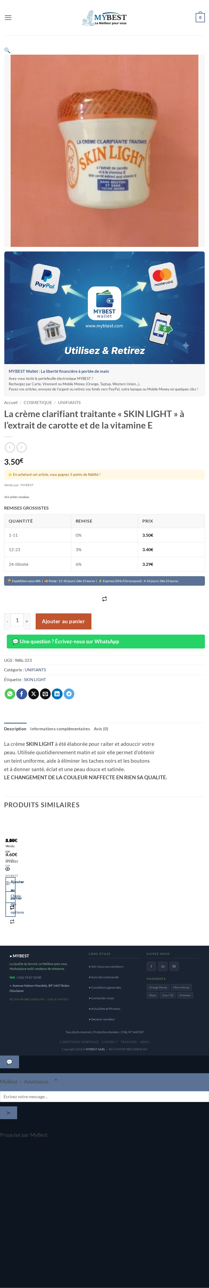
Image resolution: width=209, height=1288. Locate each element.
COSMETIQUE (38, 402)
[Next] (25, 878)
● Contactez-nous (101, 998)
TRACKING (129, 1042)
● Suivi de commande (104, 977)
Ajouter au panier (63, 621)
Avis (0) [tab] (101, 728)
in (162, 966)
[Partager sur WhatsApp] (10, 693)
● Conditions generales (105, 987)
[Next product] (10, 447)
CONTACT (109, 1042)
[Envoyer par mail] (45, 693)
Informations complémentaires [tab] (60, 728)
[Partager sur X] (33, 693)
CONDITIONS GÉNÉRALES (79, 1042)
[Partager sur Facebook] (21, 693)
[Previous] (7, 878)
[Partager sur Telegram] (69, 693)
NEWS (144, 1042)
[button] (8, 17)
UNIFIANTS (69, 402)
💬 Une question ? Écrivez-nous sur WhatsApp (65, 641)
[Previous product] (22, 447)
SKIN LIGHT (35, 679)
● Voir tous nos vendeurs (106, 966)
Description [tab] (15, 728)
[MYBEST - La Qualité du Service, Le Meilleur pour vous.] (104, 17)
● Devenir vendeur (102, 1019)
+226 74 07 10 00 (28, 977)
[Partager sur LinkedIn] (57, 693)
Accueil (11, 402)
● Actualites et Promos (104, 1009)
